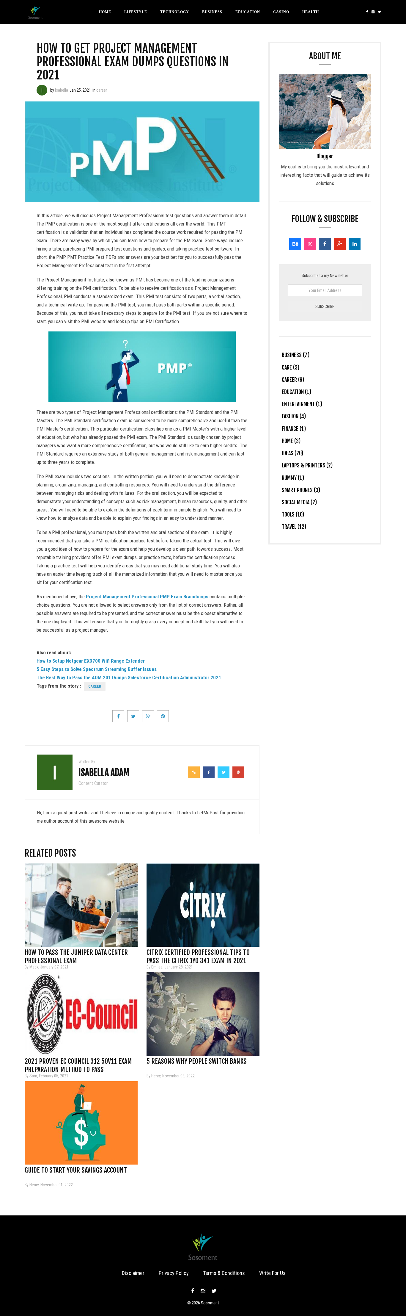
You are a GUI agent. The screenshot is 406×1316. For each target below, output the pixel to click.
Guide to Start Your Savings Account (76, 1170)
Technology (174, 12)
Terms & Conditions (224, 1273)
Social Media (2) (299, 502)
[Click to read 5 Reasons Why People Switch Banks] (203, 1014)
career (101, 90)
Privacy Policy (174, 1273)
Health (310, 12)
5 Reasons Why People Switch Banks (197, 1061)
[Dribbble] (310, 244)
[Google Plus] (340, 244)
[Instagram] (373, 12)
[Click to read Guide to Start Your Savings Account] (81, 1123)
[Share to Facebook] (118, 716)
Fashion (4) (294, 416)
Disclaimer (133, 1273)
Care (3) (290, 367)
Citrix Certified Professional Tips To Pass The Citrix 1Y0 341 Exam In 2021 (198, 954)
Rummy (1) (293, 478)
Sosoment (210, 1303)
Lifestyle (135, 12)
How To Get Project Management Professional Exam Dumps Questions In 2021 (133, 61)
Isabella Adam (104, 772)
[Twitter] (378, 12)
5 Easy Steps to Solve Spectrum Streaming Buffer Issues (97, 669)
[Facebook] (367, 12)
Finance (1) (294, 428)
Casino (281, 12)
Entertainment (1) (302, 404)
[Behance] (295, 244)
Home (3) (291, 441)
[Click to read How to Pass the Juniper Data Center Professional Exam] (81, 905)
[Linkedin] (355, 244)
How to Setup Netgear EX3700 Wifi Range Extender (91, 661)
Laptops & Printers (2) (307, 465)
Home (105, 12)
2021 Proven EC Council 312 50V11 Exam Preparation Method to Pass (78, 1063)
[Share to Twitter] (133, 716)
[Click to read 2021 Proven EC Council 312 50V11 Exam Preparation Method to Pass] (81, 1014)
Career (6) (293, 379)
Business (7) (295, 355)
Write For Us (272, 1273)
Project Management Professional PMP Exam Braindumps (147, 597)
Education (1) (296, 392)
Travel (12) (294, 526)
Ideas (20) (292, 453)
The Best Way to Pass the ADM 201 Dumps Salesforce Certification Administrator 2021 (129, 677)
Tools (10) (293, 514)
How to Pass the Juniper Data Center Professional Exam (76, 954)
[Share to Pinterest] (163, 716)
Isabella (61, 90)
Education (247, 12)
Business (212, 12)
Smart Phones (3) (301, 490)
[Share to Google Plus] (148, 716)
